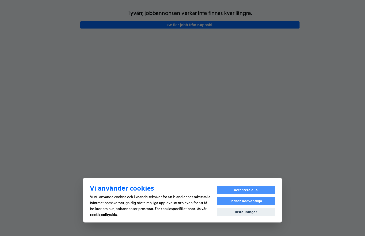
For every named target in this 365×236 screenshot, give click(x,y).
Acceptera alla (246, 190)
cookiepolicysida (103, 214)
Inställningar (246, 212)
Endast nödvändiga (245, 201)
